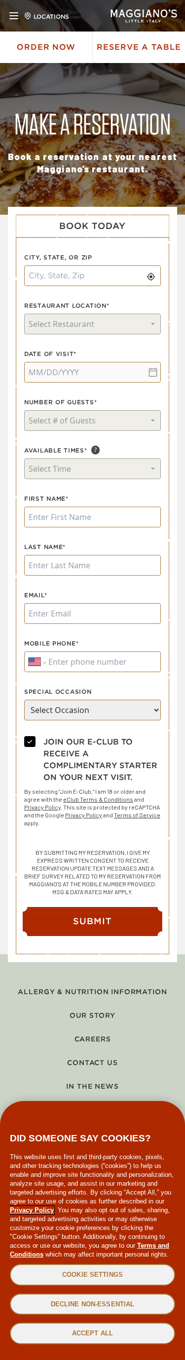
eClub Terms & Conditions (98, 799)
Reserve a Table (139, 47)
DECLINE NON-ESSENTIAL (93, 1304)
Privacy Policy (42, 807)
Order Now (46, 47)
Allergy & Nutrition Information (92, 992)
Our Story (93, 1015)
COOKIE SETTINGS (92, 1274)
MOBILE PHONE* (51, 643)
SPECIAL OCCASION (58, 691)
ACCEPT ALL (92, 1333)
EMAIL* (35, 595)
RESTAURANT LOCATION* (66, 305)
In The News (92, 1086)
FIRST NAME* (46, 498)
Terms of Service (137, 814)
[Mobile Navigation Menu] (14, 16)
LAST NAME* (45, 546)
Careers (92, 1039)
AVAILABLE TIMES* (55, 450)
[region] (92, 1230)
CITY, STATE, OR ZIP (58, 257)
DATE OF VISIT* (50, 353)
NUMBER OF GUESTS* (60, 402)
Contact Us (92, 1063)
